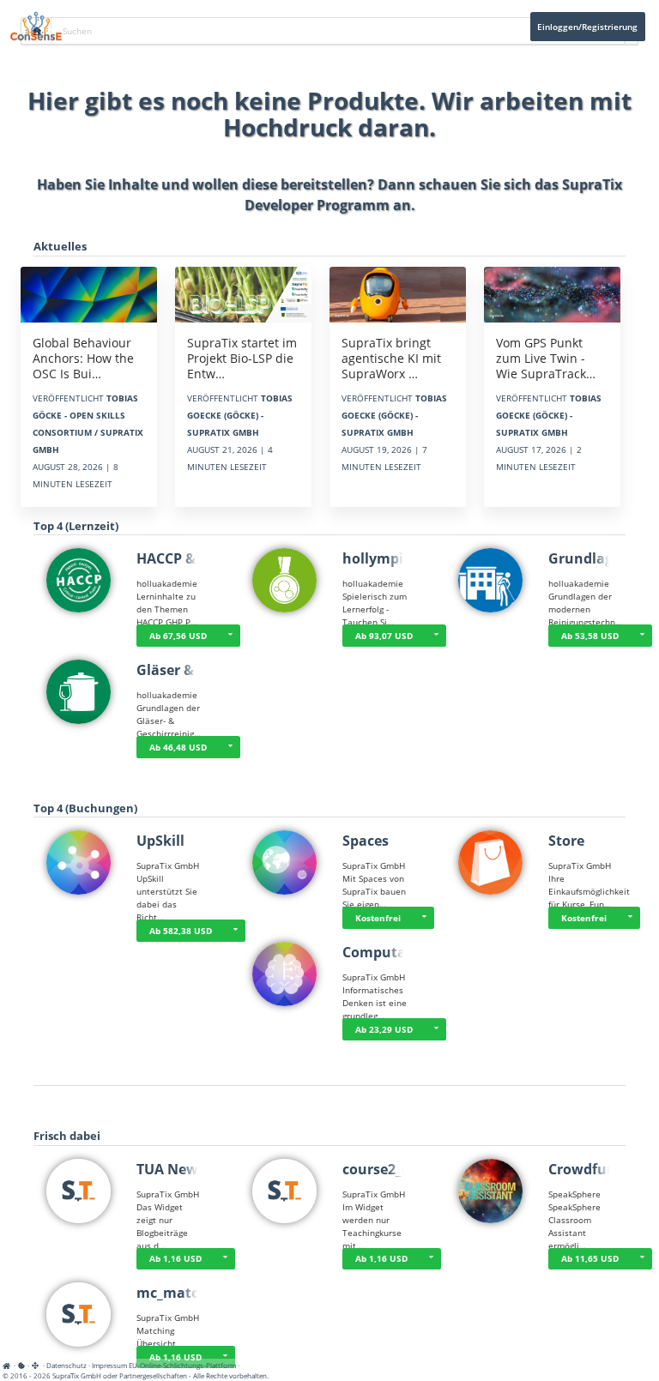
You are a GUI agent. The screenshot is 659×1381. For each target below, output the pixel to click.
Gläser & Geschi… (195, 669)
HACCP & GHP (182, 558)
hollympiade (385, 558)
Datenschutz (66, 1365)
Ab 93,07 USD (384, 636)
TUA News (170, 1169)
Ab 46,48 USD (178, 747)
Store (566, 840)
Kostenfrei (378, 918)
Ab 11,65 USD (590, 1258)
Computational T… (406, 952)
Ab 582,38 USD (180, 931)
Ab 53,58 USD (590, 636)
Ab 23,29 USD (384, 1029)
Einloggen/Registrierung (587, 27)
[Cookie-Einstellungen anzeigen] (21, 1365)
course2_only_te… (402, 1169)
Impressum (109, 1365)
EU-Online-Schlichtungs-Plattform (182, 1365)
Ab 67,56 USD (178, 636)
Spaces (365, 840)
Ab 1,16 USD (175, 1258)
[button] (642, 635)
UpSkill (160, 840)
